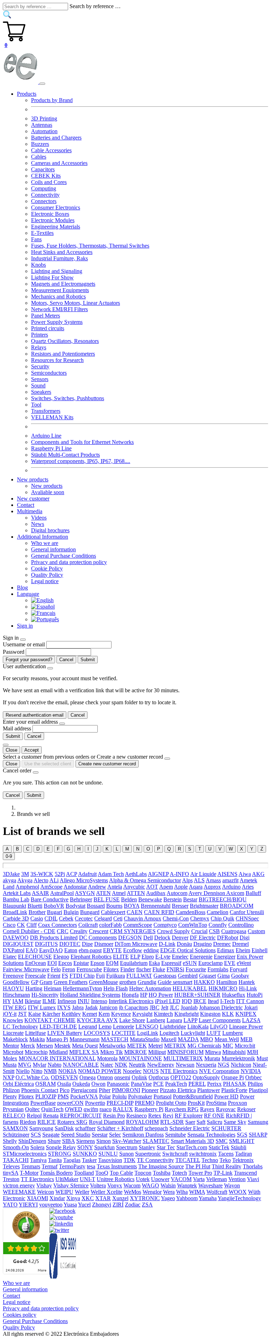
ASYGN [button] (85, 893)
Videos (39, 518)
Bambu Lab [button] (16, 899)
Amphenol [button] (27, 887)
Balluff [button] (253, 893)
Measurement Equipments (60, 290)
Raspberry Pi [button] (148, 1109)
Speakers (41, 392)
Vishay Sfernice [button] (71, 1185)
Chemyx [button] (199, 918)
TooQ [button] (101, 1173)
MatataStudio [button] (144, 1039)
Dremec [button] (222, 944)
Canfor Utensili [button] (247, 912)
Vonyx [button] (114, 1185)
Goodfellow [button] (16, 982)
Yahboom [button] (187, 1198)
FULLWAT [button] (139, 976)
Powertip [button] (95, 1103)
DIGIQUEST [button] (18, 944)
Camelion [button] (217, 912)
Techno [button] (209, 1160)
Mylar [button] (39, 1065)
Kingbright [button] (186, 1014)
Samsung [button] (258, 1122)
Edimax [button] (225, 950)
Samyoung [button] (41, 1128)
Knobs (38, 265)
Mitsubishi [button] (234, 1052)
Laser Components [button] (220, 1020)
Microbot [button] (13, 1052)
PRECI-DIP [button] (120, 1103)
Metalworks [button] (112, 1046)
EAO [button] (32, 950)
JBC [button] (154, 1007)
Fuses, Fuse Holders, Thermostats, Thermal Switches (90, 246)
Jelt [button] (164, 1007)
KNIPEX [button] (246, 1014)
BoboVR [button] (54, 906)
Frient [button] (53, 976)
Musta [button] (10, 1065)
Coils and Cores (49, 182)
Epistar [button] (81, 963)
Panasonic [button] (118, 1084)
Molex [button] (10, 1058)
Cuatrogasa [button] (233, 931)
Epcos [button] (65, 963)
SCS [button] (36, 1135)
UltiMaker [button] (66, 1179)
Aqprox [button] (212, 887)
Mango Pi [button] (57, 1039)
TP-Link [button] (223, 1173)
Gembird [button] (188, 976)
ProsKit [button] (196, 1103)
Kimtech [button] (163, 1014)
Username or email (24, 644)
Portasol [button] (162, 1096)
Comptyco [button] (165, 925)
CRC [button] (62, 931)
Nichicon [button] (241, 1065)
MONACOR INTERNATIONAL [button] (57, 1058)
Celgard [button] (103, 918)
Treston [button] (11, 1179)
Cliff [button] (31, 925)
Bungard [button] (90, 912)
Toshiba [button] (161, 1173)
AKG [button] (258, 874)
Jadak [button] (91, 1007)
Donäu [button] (184, 944)
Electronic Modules (52, 220)
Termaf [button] (50, 1166)
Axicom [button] (235, 893)
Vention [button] (237, 1179)
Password (13, 652)
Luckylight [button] (193, 1033)
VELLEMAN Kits (52, 417)
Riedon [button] (28, 1122)
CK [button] (21, 925)
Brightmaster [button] (204, 906)
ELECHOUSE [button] (35, 957)
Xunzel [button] (120, 1198)
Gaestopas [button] (164, 976)
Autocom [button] (177, 893)
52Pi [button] (60, 874)
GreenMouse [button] (103, 982)
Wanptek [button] (187, 1185)
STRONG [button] (59, 1154)
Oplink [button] (139, 1077)
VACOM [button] (181, 1179)
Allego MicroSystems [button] (84, 880)
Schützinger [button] (16, 1135)
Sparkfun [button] (104, 1147)
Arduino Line (46, 436)
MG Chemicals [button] (204, 1046)
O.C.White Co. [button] (32, 1077)
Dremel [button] (240, 944)
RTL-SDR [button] (172, 1122)
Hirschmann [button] (16, 995)
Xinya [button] (73, 1198)
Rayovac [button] (226, 1109)
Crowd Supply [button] (173, 931)
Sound (38, 386)
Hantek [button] (247, 982)
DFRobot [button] (227, 938)
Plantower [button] (208, 1090)
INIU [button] (84, 1001)
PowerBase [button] (43, 1103)
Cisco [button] (9, 925)
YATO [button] (10, 1205)
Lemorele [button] (123, 1027)
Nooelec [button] (132, 1071)
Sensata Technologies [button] (211, 1135)
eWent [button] (244, 963)
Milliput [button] (157, 1052)
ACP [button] (71, 874)
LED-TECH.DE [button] (58, 1027)
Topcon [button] (142, 1173)
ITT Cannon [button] (250, 1001)
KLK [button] (228, 1014)
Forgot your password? (29, 659)
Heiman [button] (52, 988)
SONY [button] (85, 1147)
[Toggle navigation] (42, 84)
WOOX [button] (238, 1192)
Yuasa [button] (70, 1205)
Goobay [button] (240, 976)
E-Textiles (42, 233)
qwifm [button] (91, 1109)
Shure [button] (54, 1141)
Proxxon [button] (237, 1103)
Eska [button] (154, 963)
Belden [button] (129, 899)
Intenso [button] (99, 1001)
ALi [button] (54, 880)
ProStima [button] (216, 1103)
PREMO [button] (145, 1103)
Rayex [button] (207, 1109)
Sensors (39, 379)
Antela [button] (114, 887)
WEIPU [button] (64, 1192)
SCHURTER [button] (226, 1128)
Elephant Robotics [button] (91, 957)
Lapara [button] (174, 1020)
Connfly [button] (218, 925)
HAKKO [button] (204, 982)
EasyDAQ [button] (51, 950)
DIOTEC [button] (69, 944)
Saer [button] (190, 1122)
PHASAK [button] (234, 1084)
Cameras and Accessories (59, 163)
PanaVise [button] (141, 1084)
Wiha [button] (182, 1192)
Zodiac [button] (132, 1205)
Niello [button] (23, 1071)
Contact (25, 505)
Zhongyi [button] (101, 1205)
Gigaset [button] (207, 976)
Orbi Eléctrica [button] (18, 1084)
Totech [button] (179, 1173)
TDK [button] (130, 1160)
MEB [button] (246, 1039)
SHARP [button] (258, 1135)
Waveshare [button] (210, 1185)
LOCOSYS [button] (97, 1033)
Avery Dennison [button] (207, 893)
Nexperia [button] (206, 1065)
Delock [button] (162, 938)
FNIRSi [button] (175, 969)
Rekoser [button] (246, 1109)
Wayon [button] (232, 1185)
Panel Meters (45, 316)
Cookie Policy (47, 568)
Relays (38, 347)
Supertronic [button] (148, 1154)
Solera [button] (37, 1147)
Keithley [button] (71, 1014)
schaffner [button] (85, 1128)
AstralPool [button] (62, 893)
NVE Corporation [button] (219, 1071)
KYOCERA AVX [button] (97, 1020)
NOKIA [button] (67, 1071)
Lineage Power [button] (246, 1027)
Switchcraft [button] (175, 1154)
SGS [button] (242, 1135)
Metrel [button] (155, 1046)
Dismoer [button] (103, 944)
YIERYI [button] (28, 1205)
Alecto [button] (41, 880)
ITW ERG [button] (14, 1007)
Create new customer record (107, 763)
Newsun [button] (185, 1065)
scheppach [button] (156, 1128)
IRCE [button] (199, 1001)
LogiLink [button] (147, 1033)
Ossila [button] (64, 1084)
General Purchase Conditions (63, 556)
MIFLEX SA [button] (84, 1052)
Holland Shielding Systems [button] (90, 995)
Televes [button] (11, 1166)
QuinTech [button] (52, 1109)
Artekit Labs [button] (17, 893)
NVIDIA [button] (251, 1071)
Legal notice (45, 581)
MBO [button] (206, 1039)
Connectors (43, 201)
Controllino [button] (241, 925)
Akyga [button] (24, 880)
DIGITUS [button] (46, 944)
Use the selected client (47, 763)
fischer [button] (143, 969)
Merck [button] (27, 1046)
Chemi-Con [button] (176, 918)
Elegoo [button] (61, 957)
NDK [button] (121, 1065)
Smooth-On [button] (16, 1147)
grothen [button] (127, 982)
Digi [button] (244, 938)
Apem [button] (166, 887)
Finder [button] (127, 969)
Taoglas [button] (71, 1160)
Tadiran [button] (243, 1154)
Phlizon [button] (11, 1090)
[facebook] (62, 1211)
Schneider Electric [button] (189, 1128)
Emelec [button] (180, 957)
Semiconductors (49, 373)
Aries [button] (248, 887)
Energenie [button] (201, 957)
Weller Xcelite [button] (106, 1192)
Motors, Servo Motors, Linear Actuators (75, 303)
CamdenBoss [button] (190, 912)
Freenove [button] (13, 976)
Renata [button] (51, 1116)
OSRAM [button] (45, 1084)
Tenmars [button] (30, 1166)
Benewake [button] (150, 899)
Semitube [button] (175, 1135)
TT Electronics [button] (37, 1179)
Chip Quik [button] (222, 918)
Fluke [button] (158, 969)
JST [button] (22, 1014)
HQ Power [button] (161, 995)
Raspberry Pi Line (51, 448)
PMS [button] (63, 1096)
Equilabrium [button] (133, 963)
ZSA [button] (147, 1205)
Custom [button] (256, 931)
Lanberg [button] (155, 1020)
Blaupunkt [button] (14, 906)
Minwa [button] (213, 1052)
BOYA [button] (131, 906)
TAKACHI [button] (16, 1160)
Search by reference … (95, 6)
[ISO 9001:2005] (63, 1277)
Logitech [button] (169, 1033)
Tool (36, 405)
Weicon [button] (45, 1192)
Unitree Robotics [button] (115, 1179)
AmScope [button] (51, 887)
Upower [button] (160, 1179)
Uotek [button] (143, 1179)
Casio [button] (36, 918)
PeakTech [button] (176, 1084)
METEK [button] (137, 1046)
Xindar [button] (57, 1198)
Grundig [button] (147, 982)
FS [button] (65, 976)
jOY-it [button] (10, 1014)
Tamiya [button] (38, 1160)
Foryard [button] (238, 969)
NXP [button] (8, 1077)
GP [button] (34, 982)
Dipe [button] (87, 944)
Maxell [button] (168, 1039)
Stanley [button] (147, 1147)
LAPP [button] (190, 1020)
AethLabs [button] (136, 874)
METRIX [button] (175, 1046)
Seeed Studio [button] (75, 1135)
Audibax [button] (155, 893)
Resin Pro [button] (114, 1116)
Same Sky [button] (235, 1122)
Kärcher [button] (51, 1014)
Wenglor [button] (152, 1192)
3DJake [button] (11, 874)
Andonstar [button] (75, 887)
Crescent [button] (98, 931)
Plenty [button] (10, 1096)
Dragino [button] (202, 944)
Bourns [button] (114, 906)
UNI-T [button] (87, 1179)
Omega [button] (87, 1077)
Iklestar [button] (33, 1001)
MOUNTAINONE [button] (140, 1058)
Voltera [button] (98, 1185)
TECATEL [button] (187, 1160)
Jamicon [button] (108, 1007)
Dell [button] (148, 938)
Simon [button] (103, 1141)
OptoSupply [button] (206, 1077)
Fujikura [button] (115, 976)
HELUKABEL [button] (190, 988)
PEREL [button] (197, 1084)
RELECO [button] (14, 1116)
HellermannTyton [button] (82, 988)
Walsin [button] (168, 1185)
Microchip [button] (36, 1052)
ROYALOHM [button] (142, 1122)
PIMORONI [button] (126, 1090)
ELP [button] (135, 957)
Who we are (44, 543)
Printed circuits (47, 328)
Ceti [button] (117, 918)
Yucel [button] (84, 1205)
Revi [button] (168, 1116)
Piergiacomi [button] (84, 1090)
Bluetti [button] (35, 906)
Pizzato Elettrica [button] (178, 1090)
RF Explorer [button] (189, 1116)
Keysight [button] (142, 1014)
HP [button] (143, 995)
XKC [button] (88, 1198)
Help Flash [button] (115, 988)
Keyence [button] (121, 1014)
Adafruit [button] (87, 874)
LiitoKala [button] (198, 1027)
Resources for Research (57, 360)
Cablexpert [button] (113, 912)
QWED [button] (73, 1109)
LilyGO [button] (219, 1027)
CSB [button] (214, 931)
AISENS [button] (227, 874)
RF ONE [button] (214, 1116)
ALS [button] (199, 880)
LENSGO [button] (147, 1027)
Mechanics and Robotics (58, 297)
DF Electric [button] (203, 938)
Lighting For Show (52, 277)
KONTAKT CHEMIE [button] (50, 1020)
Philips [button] (255, 1084)
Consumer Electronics (55, 207)
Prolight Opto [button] (171, 1103)
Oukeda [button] (81, 1084)
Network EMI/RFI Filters (59, 309)
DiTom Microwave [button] (136, 944)
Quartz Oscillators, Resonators (65, 341)
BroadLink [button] (15, 912)
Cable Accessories (51, 150)
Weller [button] (82, 1192)
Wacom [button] (132, 1185)
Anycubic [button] (134, 887)
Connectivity (45, 195)
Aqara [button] (196, 887)
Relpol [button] (34, 1116)
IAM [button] (17, 1001)
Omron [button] (105, 1077)
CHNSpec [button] (247, 918)
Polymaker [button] (140, 1096)
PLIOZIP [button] (45, 1096)
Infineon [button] (67, 1001)
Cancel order (17, 770)
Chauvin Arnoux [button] (142, 918)
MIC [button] (228, 1046)
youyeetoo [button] (50, 1205)
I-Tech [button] (227, 1001)
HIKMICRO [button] (223, 988)
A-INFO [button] (179, 874)
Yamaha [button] (208, 1198)
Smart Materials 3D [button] (192, 1141)
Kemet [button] (89, 1014)
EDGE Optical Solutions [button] (188, 950)
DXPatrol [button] (13, 950)
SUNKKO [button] (85, 1154)
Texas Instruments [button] (117, 1166)
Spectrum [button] (126, 1147)
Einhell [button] (259, 950)
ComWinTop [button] (192, 925)
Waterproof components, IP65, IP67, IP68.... (80, 461)
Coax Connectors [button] (57, 925)
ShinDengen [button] (32, 1141)
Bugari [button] (54, 912)
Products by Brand (52, 100)
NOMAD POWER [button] (99, 1071)
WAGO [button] (150, 1185)
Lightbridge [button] (173, 1027)
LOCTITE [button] (124, 1033)
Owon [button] (98, 1084)
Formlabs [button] (217, 969)
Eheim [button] (243, 950)
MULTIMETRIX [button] (183, 1058)
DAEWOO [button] (16, 938)
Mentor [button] (11, 1046)
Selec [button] (115, 1135)
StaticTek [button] (219, 1147)
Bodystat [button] (75, 906)
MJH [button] (252, 1052)
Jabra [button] (78, 1007)
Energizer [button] (224, 957)
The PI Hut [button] (197, 1166)
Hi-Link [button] (248, 988)
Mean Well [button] (227, 1039)
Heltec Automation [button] (150, 988)
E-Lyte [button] (162, 957)
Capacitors (43, 169)
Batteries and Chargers (56, 138)
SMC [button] (222, 1141)
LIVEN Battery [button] (64, 1033)
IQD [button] (187, 1001)
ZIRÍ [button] (118, 1205)
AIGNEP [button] (158, 874)
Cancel (66, 659)
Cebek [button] (66, 918)
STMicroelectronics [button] (25, 1154)
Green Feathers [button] (71, 982)
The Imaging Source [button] (161, 1166)
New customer (33, 499)
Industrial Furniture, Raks (59, 258)
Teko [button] (225, 1160)
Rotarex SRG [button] (72, 1122)
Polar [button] (105, 1096)
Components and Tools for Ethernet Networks (82, 442)
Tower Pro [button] (200, 1173)
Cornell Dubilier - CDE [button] (29, 931)
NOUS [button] (151, 1071)
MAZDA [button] (188, 1039)
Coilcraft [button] (88, 925)
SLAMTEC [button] (156, 1141)
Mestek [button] (62, 1046)
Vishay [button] (44, 1185)
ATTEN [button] (136, 893)
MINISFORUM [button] (185, 1052)
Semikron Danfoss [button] (143, 1135)
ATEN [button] (103, 893)
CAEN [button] (135, 912)
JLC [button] (174, 1007)
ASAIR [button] (40, 893)
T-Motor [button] (29, 1173)
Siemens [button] (85, 1141)
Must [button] (262, 1058)
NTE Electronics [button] (179, 1071)
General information (53, 549)
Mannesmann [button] (85, 1039)
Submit (87, 659)
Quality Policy (47, 575)
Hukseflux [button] (233, 995)
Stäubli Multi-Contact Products (65, 455)
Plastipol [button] (258, 1090)
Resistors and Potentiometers (63, 354)
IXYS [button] (64, 1007)
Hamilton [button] (226, 982)
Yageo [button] (168, 1198)
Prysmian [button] (13, 1109)
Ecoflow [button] (132, 950)
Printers (39, 335)
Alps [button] (187, 880)
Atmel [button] (119, 893)
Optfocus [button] (159, 1077)
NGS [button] (223, 1065)
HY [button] (7, 1001)
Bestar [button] (190, 899)
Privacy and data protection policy (69, 562)
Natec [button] (106, 1065)
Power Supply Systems (57, 322)
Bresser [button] (180, 906)
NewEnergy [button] (160, 1065)
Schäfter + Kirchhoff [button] (120, 1128)
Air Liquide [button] (203, 874)
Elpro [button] (147, 957)
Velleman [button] (216, 1179)
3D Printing (44, 118)
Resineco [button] (136, 1116)
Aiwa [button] (245, 874)
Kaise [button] (34, 1014)
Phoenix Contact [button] (39, 1090)
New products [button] (32, 479)
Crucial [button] (199, 931)
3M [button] (25, 874)
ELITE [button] (121, 957)
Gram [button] (46, 982)
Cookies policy (19, 1315)
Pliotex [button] (26, 1096)
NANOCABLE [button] (81, 1065)
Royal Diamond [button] (107, 1122)
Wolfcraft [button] (216, 1192)
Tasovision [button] (110, 1160)
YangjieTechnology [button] (239, 1198)
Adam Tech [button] (111, 874)
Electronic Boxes (50, 214)
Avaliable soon (47, 492)
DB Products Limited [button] (54, 938)
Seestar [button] (100, 1135)
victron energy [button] (19, 1185)
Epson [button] (97, 963)
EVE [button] (229, 963)
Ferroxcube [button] (89, 969)
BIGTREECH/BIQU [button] (223, 899)
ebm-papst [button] (90, 950)
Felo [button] (56, 969)
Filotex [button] (111, 969)
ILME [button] (49, 1001)
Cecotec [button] (84, 918)
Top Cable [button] (121, 1173)
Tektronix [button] (243, 1160)
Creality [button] (79, 931)
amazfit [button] (230, 880)
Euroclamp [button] (210, 963)
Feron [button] (68, 969)
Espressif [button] (171, 963)
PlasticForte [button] (234, 1090)
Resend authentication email (35, 715)
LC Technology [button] (20, 1027)
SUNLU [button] (108, 1154)
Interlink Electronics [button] (131, 1001)
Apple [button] (181, 887)
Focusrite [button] (196, 969)
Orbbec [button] (253, 1077)
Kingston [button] (210, 1014)
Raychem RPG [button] (182, 1109)
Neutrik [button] (137, 1065)
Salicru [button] (214, 1122)
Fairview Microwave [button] (26, 969)
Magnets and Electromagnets (63, 284)
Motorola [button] (107, 1058)
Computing (43, 188)
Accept (31, 750)
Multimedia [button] (29, 511)
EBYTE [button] (112, 950)
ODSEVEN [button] (64, 1077)
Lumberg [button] (232, 1033)
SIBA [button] (68, 1141)
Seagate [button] (51, 1135)
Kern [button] (104, 1014)
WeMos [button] (132, 1192)
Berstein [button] (172, 899)
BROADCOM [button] (236, 906)
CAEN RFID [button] (159, 912)
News (37, 524)
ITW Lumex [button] (42, 1007)
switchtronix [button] (203, 1154)
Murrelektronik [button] (238, 1058)
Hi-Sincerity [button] (45, 995)
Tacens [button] (226, 1154)
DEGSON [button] (130, 938)
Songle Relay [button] (61, 1147)
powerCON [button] (70, 1103)
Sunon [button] (126, 1154)
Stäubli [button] (238, 1147)
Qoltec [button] (32, 1109)
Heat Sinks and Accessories (61, 252)
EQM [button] (112, 963)
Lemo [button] (105, 1027)
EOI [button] (52, 963)
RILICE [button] (46, 1122)
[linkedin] (61, 1224)
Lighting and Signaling (56, 271)
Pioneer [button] (149, 1090)
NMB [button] (50, 1071)
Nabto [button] (54, 1065)
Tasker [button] (89, 1160)
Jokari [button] (251, 1007)
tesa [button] (91, 1166)
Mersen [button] (44, 1046)
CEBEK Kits (46, 176)
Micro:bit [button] (245, 1046)
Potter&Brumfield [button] (193, 1096)
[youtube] (61, 1217)
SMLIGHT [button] (241, 1141)
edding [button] (151, 950)
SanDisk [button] (64, 1128)
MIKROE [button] (135, 1052)
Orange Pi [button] (232, 1077)
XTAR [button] (103, 1198)
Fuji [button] (100, 976)
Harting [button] (33, 988)
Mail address (17, 728)
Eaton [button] (70, 950)
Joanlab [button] (189, 1007)
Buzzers (40, 144)
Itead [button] (213, 1001)
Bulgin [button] (71, 912)
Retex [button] (154, 1116)
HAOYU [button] (13, 988)
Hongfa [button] (130, 995)
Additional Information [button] (42, 537)
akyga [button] (9, 880)
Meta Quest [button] (85, 1046)
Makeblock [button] (15, 1039)
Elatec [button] (10, 957)
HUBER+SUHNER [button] (197, 995)
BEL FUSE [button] (107, 899)
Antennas (41, 125)
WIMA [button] (197, 1192)
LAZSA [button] (251, 1020)
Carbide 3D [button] (16, 918)
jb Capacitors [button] (133, 1007)
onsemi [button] (122, 1077)
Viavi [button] (253, 1179)
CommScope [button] (137, 925)
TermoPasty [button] (72, 1166)
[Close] (23, 640)
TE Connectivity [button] (155, 1160)
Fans (36, 239)
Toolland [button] (84, 1173)
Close (11, 750)
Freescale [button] (35, 976)
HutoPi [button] (255, 995)
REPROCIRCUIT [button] (81, 1116)
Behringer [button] (81, 899)
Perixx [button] (214, 1084)
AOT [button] (152, 887)
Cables (38, 157)
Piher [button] (104, 1090)
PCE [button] (158, 1084)
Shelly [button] (10, 1141)
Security (40, 366)
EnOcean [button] (35, 963)
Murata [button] (212, 1058)
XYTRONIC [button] (145, 1198)
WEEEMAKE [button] (19, 1192)
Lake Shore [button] (132, 1020)
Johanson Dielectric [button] (221, 1007)
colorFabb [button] (110, 925)
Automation (44, 131)
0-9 (9, 856)
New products (46, 486)
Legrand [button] (87, 1027)
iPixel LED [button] (167, 1001)
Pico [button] (65, 1090)
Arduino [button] (231, 887)
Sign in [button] (25, 626)
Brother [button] (37, 912)
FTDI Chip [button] (82, 976)
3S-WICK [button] (41, 874)
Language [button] (28, 594)
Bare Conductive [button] (49, 899)
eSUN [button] (190, 963)
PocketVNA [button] (84, 1096)
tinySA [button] (10, 1173)
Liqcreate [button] (13, 1033)
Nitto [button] (36, 1071)
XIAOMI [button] (37, 1198)
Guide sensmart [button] (175, 982)
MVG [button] (24, 1065)
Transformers (45, 411)
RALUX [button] (123, 1109)
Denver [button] (180, 938)
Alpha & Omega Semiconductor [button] (145, 880)
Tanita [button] (55, 1160)
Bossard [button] (96, 906)
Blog (22, 588)
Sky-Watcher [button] (126, 1141)
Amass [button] (213, 880)
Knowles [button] (13, 1020)
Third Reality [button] (226, 1166)
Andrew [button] (97, 887)
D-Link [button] (167, 944)
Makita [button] (37, 1039)
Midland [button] (58, 1052)
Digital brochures (50, 530)
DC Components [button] (98, 938)
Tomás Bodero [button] (56, 1173)
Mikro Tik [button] (111, 1052)
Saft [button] (201, 1122)
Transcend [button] (245, 1173)
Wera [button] (169, 1192)
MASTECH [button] (114, 1039)
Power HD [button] (226, 1096)
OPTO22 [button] (180, 1077)
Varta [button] (199, 1179)
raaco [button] (106, 1109)
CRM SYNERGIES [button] (133, 931)
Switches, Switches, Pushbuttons (67, 398)
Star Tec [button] (166, 1147)
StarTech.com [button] (191, 1147)
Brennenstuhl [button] (155, 906)
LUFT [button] (213, 1033)
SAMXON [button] (15, 1128)
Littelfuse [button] (35, 1033)
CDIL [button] (51, 918)
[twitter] (59, 1230)
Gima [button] (223, 976)
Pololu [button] (119, 1096)
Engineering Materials (55, 227)
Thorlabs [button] (253, 1166)
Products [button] (26, 94)
